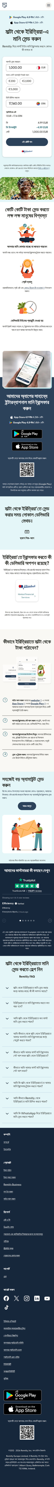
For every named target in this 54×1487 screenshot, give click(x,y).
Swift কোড (9, 1227)
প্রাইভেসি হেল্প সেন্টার (11, 1357)
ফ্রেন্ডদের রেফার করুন (12, 1255)
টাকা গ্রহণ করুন (10, 1177)
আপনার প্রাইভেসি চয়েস (13, 1350)
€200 (12, 81)
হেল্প (5, 1276)
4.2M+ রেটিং (29, 23)
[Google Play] (27, 433)
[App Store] (27, 446)
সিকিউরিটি (7, 1364)
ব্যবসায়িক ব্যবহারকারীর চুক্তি (14, 1328)
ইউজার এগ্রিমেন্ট (10, 1321)
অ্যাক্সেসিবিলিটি (9, 1371)
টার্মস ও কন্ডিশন (44, 168)
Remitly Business (12, 1184)
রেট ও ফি (7, 1220)
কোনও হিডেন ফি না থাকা (34, 288)
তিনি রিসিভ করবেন (13, 98)
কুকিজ (6, 1378)
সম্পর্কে (6, 1142)
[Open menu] (49, 5)
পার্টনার (6, 1241)
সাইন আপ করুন (9, 1199)
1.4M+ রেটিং (29, 17)
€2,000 (26, 81)
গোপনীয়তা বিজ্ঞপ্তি (11, 1335)
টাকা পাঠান (7, 1170)
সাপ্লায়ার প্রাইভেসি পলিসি (13, 1343)
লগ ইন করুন (8, 1192)
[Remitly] (4, 5)
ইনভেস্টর (7, 1149)
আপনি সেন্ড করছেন (13, 62)
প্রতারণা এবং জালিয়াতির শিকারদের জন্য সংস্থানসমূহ (23, 1234)
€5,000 (13, 89)
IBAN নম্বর (8, 1248)
